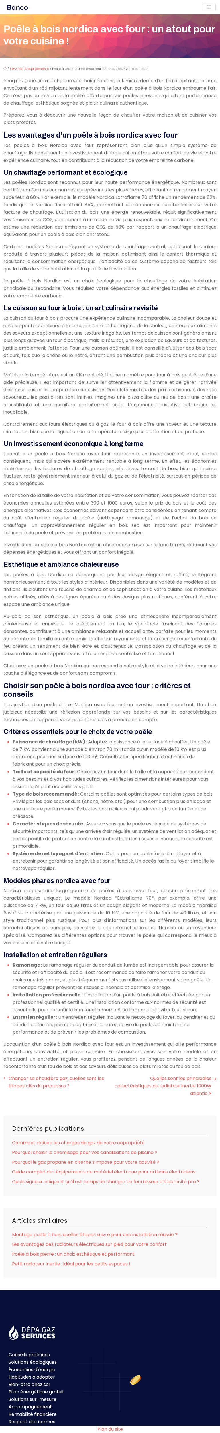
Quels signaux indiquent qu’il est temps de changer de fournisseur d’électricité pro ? (106, 1181)
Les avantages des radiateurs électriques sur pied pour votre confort (89, 1244)
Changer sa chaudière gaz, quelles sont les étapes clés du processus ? (56, 1082)
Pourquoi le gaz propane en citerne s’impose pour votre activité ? (85, 1162)
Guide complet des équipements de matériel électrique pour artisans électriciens (103, 1172)
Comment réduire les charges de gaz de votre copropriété (78, 1142)
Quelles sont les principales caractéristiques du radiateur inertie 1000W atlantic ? (163, 1086)
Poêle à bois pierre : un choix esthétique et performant (73, 1254)
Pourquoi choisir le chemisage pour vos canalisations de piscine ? (84, 1152)
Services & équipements (29, 68)
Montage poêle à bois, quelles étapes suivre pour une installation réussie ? (95, 1234)
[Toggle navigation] (209, 7)
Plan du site (110, 1429)
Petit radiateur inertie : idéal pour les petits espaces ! (71, 1264)
